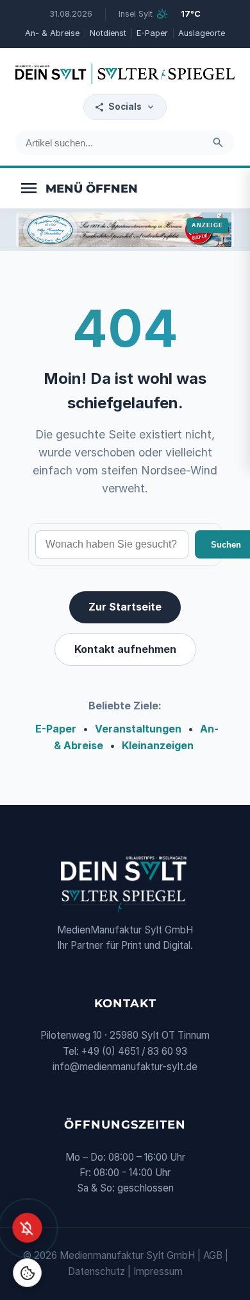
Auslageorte (201, 33)
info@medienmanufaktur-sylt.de (125, 1067)
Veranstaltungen (138, 728)
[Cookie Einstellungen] (27, 1272)
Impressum (158, 1271)
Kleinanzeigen (158, 745)
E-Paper (152, 33)
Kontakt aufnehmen (125, 649)
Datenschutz (96, 1271)
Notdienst (108, 33)
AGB (212, 1255)
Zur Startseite (125, 606)
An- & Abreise (52, 33)
